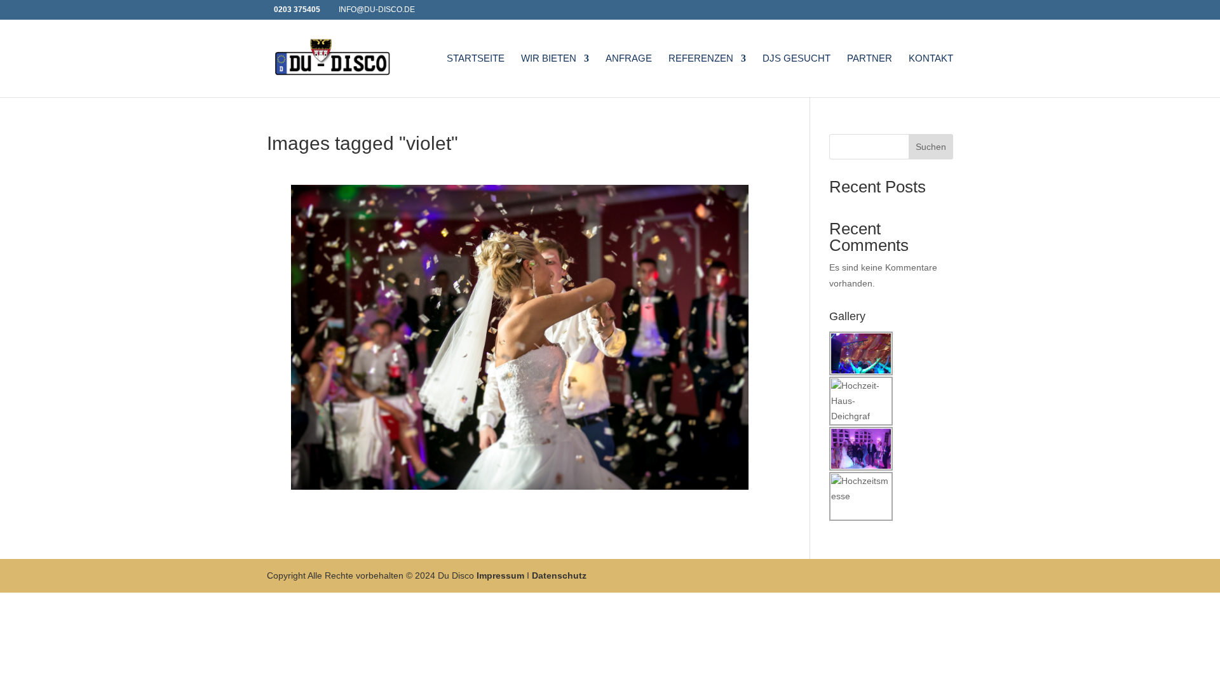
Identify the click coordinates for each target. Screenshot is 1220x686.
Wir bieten (548, 59)
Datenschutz (559, 575)
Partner (869, 59)
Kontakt (931, 59)
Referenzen (700, 59)
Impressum (500, 575)
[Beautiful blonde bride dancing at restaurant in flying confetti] (520, 337)
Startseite (476, 59)
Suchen (931, 147)
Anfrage (629, 59)
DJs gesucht (796, 59)
